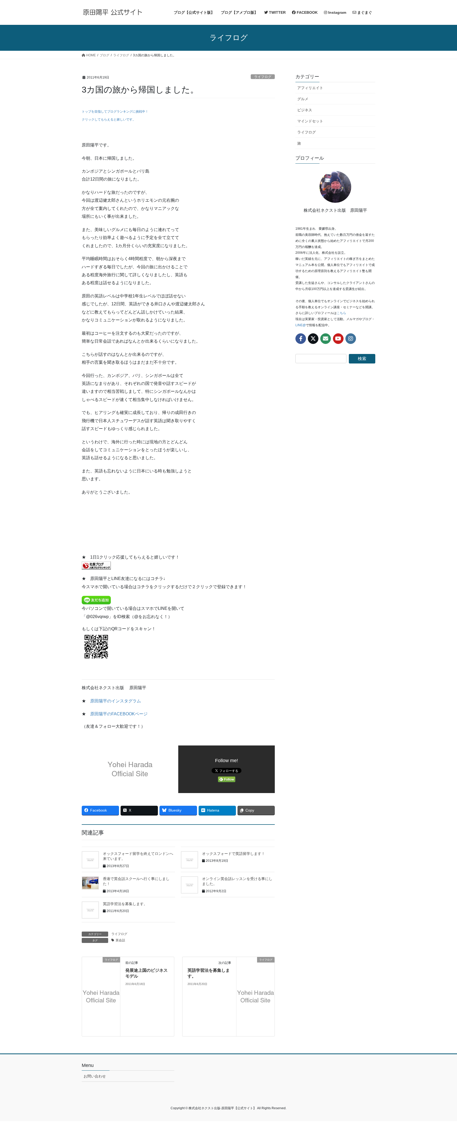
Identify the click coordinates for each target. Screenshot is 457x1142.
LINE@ (300, 325)
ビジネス (304, 110)
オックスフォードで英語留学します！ (233, 853)
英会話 (120, 940)
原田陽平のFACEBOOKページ (119, 714)
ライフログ (262, 77)
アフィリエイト (310, 88)
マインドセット (310, 121)
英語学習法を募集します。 (125, 904)
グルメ (302, 99)
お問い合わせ (95, 1076)
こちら (341, 313)
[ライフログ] (101, 996)
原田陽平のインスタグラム (115, 701)
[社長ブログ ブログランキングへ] (96, 565)
